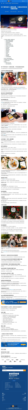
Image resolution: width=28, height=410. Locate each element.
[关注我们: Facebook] (16, 374)
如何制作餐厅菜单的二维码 (18, 387)
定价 (2, 400)
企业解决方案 (3, 399)
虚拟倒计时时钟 (8, 49)
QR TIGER (2, 102)
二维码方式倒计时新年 (7, 60)
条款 (25, 397)
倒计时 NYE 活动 (12, 289)
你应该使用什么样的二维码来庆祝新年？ (9, 59)
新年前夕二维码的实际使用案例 (8, 58)
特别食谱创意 (7, 48)
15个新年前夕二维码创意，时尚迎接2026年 (9, 39)
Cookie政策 (24, 400)
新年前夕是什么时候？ (8, 62)
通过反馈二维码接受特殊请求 (9, 41)
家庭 (1, 3)
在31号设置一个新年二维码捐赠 (9, 46)
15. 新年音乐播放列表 (8, 56)
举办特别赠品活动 (8, 42)
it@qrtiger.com (24, 394)
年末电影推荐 (7, 50)
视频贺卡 (4, 134)
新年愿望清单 (7, 55)
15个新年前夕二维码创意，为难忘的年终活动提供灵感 (11, 3)
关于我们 (3, 398)
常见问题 (5, 61)
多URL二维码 (16, 382)
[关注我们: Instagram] (14, 374)
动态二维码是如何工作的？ (8, 382)
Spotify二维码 (5, 251)
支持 (25, 393)
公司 (2, 397)
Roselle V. (7, 11)
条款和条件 (24, 398)
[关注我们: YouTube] (12, 374)
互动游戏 (7, 53)
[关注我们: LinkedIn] (10, 374)
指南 (2, 393)
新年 (4, 179)
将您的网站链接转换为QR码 (19, 88)
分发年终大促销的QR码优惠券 (9, 40)
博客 (3, 3)
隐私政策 (25, 399)
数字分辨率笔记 (8, 47)
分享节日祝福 (7, 54)
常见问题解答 (3, 394)
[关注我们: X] (18, 374)
